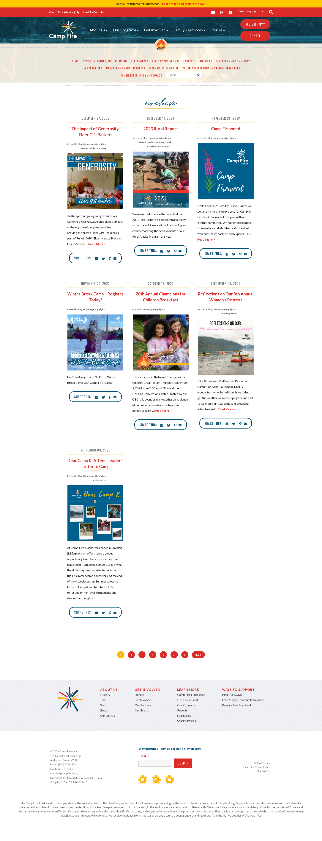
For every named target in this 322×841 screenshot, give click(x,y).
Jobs (103, 700)
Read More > (97, 244)
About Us (97, 30)
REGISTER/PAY (255, 24)
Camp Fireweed (225, 128)
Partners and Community (233, 61)
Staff (103, 705)
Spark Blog (184, 715)
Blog (75, 61)
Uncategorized (92, 68)
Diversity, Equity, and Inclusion (105, 61)
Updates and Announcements (126, 68)
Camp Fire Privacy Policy (256, 767)
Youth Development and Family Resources (211, 68)
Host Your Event (187, 700)
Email (144, 756)
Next (198, 654)
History (105, 694)
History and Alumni (165, 61)
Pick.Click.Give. (232, 694)
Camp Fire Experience (191, 694)
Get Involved (155, 30)
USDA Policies (262, 762)
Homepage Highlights (197, 61)
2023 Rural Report (160, 128)
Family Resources (188, 30)
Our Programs (124, 30)
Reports (182, 710)
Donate (255, 36)
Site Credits (263, 771)
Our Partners (143, 705)
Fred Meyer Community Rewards (243, 700)
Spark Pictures (186, 720)
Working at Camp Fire (164, 68)
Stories (216, 30)
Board (104, 710)
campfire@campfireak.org (64, 773)
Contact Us (107, 715)
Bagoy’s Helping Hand (236, 705)
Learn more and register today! (184, 3)
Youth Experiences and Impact (141, 75)
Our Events (142, 710)
